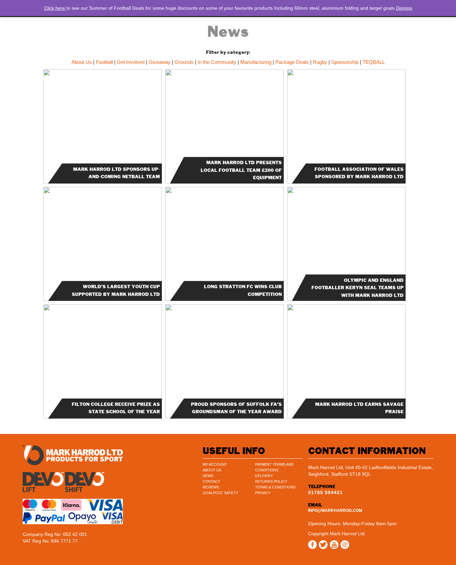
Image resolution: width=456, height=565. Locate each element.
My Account (215, 464)
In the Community (217, 62)
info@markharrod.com (335, 510)
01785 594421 (325, 492)
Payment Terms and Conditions (274, 467)
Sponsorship (345, 62)
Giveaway (160, 62)
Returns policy (271, 481)
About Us (81, 62)
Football (104, 62)
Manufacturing (255, 62)
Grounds (184, 62)
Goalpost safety (220, 493)
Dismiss (404, 8)
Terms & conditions (275, 487)
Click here (55, 8)
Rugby (320, 62)
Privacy (262, 493)
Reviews (211, 487)
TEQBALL (374, 62)
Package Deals (292, 62)
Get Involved (131, 62)
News (208, 476)
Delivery (264, 476)
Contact (211, 481)
